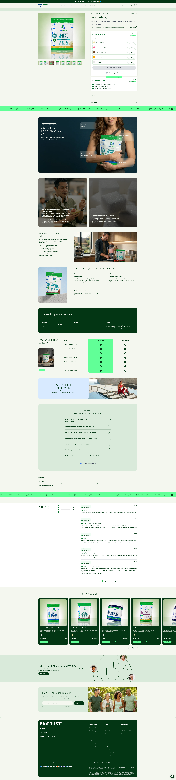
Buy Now (42, 370)
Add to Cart (44, 642)
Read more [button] (103, 529)
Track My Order (93, 737)
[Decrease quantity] (60, 635)
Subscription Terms (106, 762)
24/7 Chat (128, 5)
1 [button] (102, 581)
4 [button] (112, 581)
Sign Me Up (79, 703)
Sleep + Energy (109, 746)
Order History (92, 731)
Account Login (92, 728)
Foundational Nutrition (111, 737)
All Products (108, 728)
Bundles (107, 734)
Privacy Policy (92, 762)
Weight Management (110, 743)
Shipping (91, 740)
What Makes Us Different (127, 731)
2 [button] (105, 581)
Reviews (123, 734)
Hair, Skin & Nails (109, 752)
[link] (65, 513)
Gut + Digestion (109, 749)
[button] (99, 581)
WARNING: (82, 463)
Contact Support (93, 746)
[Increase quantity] (65, 635)
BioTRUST (40, 9)
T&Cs (98, 762)
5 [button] (115, 581)
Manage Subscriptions (94, 734)
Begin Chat (44, 732)
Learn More (53, 642)
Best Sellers (108, 731)
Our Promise (124, 728)
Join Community (44, 673)
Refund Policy (92, 743)
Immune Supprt (109, 755)
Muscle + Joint (108, 740)
